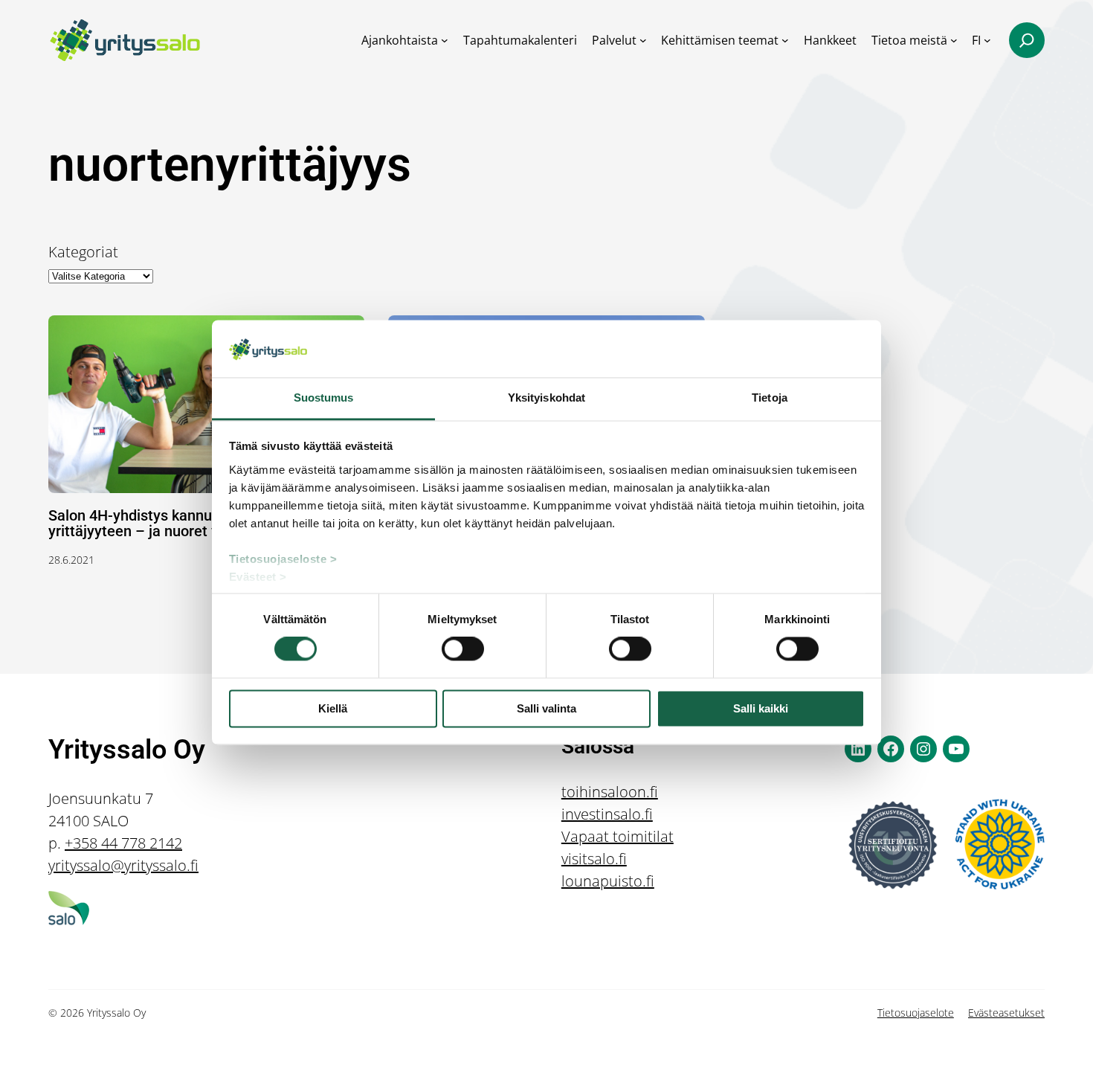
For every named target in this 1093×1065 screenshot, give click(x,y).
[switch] (463, 649)
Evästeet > (258, 576)
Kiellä (332, 708)
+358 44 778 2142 (123, 843)
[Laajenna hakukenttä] (1027, 40)
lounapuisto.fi (607, 881)
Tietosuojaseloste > (283, 559)
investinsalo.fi (607, 814)
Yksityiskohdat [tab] (546, 397)
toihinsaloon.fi (609, 792)
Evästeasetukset (1006, 1013)
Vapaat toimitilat (617, 836)
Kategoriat (83, 252)
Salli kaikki (760, 708)
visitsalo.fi (594, 859)
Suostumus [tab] (324, 397)
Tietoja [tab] (769, 397)
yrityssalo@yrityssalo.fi (123, 865)
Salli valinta (546, 708)
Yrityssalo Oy (126, 749)
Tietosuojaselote (915, 1013)
